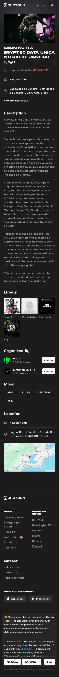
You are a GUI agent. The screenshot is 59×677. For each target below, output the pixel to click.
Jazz (10, 400)
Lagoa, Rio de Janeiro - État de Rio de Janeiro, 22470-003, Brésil (32, 434)
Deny (49, 662)
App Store (17, 598)
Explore (40, 5)
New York (38, 520)
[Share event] (52, 5)
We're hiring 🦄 (13, 537)
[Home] (14, 5)
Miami (36, 535)
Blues (26, 392)
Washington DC (41, 525)
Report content (14, 577)
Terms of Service (38, 669)
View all (37, 546)
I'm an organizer (14, 517)
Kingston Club (19, 422)
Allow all (12, 662)
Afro (10, 392)
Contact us (11, 572)
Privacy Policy (18, 669)
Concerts (10, 547)
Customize (30, 662)
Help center (11, 567)
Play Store (43, 598)
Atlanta (37, 530)
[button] (48, 360)
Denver (36, 541)
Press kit (9, 532)
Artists (8, 542)
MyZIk (12, 62)
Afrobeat (44, 392)
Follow (48, 360)
